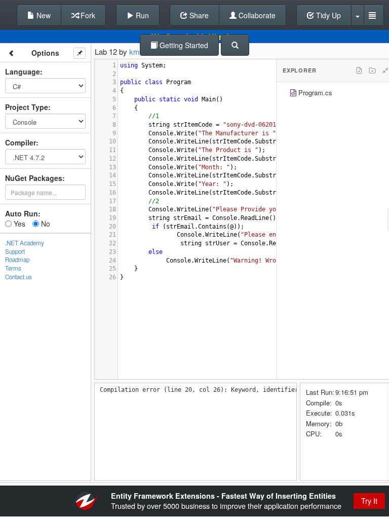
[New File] (359, 70)
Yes (18, 223)
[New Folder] (372, 70)
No (44, 223)
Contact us (18, 277)
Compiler (20, 142)
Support (15, 251)
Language (22, 71)
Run (141, 15)
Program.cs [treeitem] (315, 92)
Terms (13, 268)
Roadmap (17, 259)
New (42, 15)
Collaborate (256, 15)
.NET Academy (24, 243)
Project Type (26, 107)
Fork (87, 15)
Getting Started (183, 45)
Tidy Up (327, 15)
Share (198, 15)
